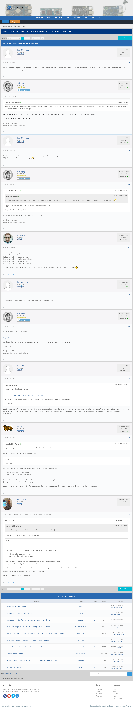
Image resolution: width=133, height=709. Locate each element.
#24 (129, 184)
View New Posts (7, 26)
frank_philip (81, 633)
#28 (129, 378)
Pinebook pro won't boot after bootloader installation (25, 647)
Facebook (99, 689)
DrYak (19, 426)
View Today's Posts (19, 26)
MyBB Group (26, 706)
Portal (85, 18)
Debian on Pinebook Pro (15, 667)
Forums (115, 689)
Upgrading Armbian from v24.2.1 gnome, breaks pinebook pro (28, 620)
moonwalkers (81, 654)
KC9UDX (119, 648)
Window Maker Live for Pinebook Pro (19, 613)
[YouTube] (9, 696)
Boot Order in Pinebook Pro (16, 607)
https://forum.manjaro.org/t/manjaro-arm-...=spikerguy (22, 338)
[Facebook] (5, 696)
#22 (129, 96)
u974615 (81, 667)
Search (92, 18)
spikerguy (21, 83)
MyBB (12, 706)
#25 (129, 247)
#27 (129, 326)
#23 (129, 150)
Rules (48, 18)
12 (94, 607)
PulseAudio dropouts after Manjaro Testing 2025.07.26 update (28, 627)
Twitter (98, 691)
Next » (37, 38)
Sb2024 (80, 620)
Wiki (68, 18)
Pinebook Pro (14, 31)
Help (98, 18)
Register (14, 22)
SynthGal (81, 660)
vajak (81, 613)
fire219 (128, 706)
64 (94, 654)
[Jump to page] (42, 38)
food (81, 607)
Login (5, 22)
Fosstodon (99, 696)
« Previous (11, 38)
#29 (129, 437)
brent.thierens (23, 50)
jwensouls (80, 647)
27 (33, 38)
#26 (129, 295)
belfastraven (22, 365)
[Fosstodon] (17, 696)
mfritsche (21, 235)
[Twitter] (13, 696)
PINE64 (5, 31)
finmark (119, 608)
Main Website (39, 18)
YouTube (99, 694)
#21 (129, 62)
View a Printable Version (10, 673)
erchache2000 (23, 499)
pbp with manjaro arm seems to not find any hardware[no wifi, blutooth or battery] (36, 633)
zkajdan (81, 640)
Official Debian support (15, 654)
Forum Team (117, 698)
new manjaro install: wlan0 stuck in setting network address (28, 640)
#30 (129, 514)
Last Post (113, 608)
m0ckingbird (106, 706)
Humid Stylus (121, 655)
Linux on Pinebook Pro (27, 31)
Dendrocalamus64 (81, 627)
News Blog (76, 18)
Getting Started (58, 18)
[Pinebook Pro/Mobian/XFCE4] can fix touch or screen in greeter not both (32, 660)
